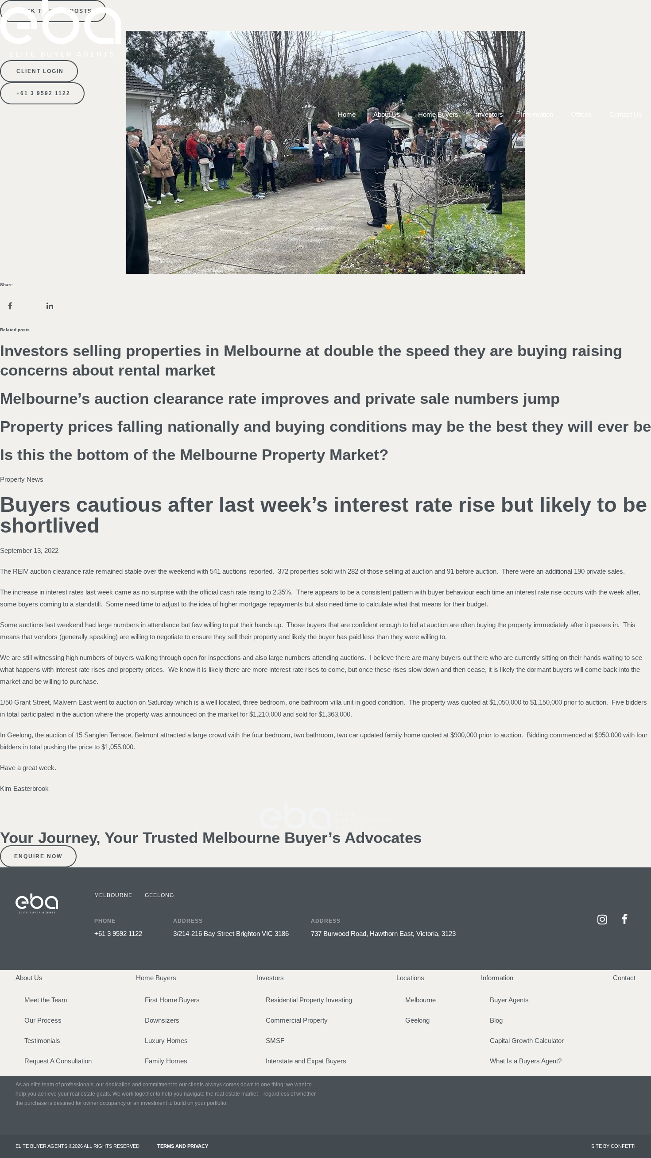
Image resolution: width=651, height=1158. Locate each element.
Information (537, 114)
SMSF (275, 1040)
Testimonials (42, 1040)
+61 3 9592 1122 (118, 933)
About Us (386, 114)
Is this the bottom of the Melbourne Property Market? (194, 454)
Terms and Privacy (182, 1146)
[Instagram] (602, 919)
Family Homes (166, 1061)
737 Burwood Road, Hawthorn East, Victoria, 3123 (383, 933)
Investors (489, 114)
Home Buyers (438, 114)
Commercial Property (297, 1020)
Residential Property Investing (309, 1000)
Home (347, 114)
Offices (581, 114)
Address (188, 921)
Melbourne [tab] (113, 895)
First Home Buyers (172, 1000)
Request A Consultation (58, 1061)
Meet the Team (45, 1000)
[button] (10, 306)
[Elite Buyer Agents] (60, 54)
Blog (496, 1020)
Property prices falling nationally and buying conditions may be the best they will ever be (325, 426)
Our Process (43, 1020)
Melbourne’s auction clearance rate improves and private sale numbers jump (280, 398)
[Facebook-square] (624, 919)
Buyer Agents (509, 1000)
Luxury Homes (166, 1040)
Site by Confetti (613, 1146)
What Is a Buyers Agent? (526, 1061)
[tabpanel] (317, 921)
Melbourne (420, 1000)
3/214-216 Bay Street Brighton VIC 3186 (231, 933)
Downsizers (162, 1020)
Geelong (417, 1020)
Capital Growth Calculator (527, 1040)
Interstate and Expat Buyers (306, 1061)
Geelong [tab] (159, 895)
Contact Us (625, 114)
